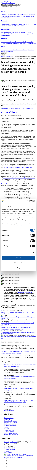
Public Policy (20, 25)
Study (3, 11)
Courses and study (9, 418)
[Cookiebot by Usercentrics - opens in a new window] (27, 201)
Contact (10, 51)
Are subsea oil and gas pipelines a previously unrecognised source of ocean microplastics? (20, 365)
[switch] (32, 235)
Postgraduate (17, 14)
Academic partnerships (18, 43)
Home (2, 56)
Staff (3, 55)
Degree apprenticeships (21, 42)
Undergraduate (9, 14)
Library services (21, 16)
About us (6, 428)
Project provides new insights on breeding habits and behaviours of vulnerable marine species (18, 401)
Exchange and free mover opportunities (23, 34)
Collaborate (32, 43)
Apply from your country (18, 32)
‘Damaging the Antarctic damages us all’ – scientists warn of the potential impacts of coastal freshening (18, 352)
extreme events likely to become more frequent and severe (19, 178)
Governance (19, 50)
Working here (4, 51)
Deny (18, 268)
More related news (9, 410)
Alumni (25, 50)
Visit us (6, 451)
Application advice (6, 32)
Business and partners (10, 424)
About (3, 47)
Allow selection (18, 263)
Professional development (28, 14)
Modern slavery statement (11, 434)
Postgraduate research (16, 24)
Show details (27, 253)
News (29, 50)
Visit (32, 50)
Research (4, 21)
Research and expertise (10, 422)
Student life (4, 16)
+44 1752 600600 (9, 448)
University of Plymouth (10, 442)
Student (3, 53)
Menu (11, 4)
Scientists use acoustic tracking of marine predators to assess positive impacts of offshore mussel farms (17, 328)
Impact (8, 24)
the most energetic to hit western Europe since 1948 (18, 167)
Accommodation (11, 16)
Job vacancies (8, 452)
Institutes (3, 24)
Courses (3, 14)
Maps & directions (9, 449)
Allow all (18, 258)
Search (4, 4)
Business (4, 39)
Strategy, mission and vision (8, 50)
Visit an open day (5, 17)
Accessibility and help (10, 433)
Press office (9, 56)
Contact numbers (9, 431)
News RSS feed (9, 430)
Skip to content (5, 1)
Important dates (30, 16)
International (5, 29)
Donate (27, 43)
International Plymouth (10, 421)
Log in (17, 4)
